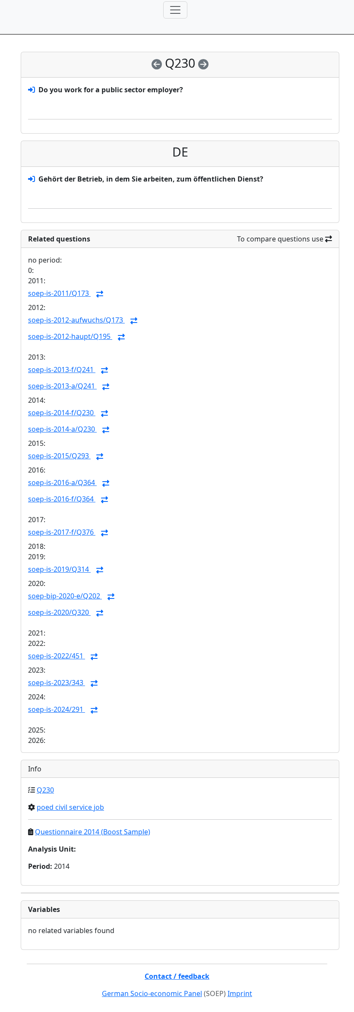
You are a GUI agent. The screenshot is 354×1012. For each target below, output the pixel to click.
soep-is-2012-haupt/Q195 (70, 336)
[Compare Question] (100, 294)
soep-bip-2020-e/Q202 (65, 596)
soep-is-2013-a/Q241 (62, 386)
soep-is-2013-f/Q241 (61, 369)
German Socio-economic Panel (152, 993)
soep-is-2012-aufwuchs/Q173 (76, 320)
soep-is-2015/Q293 (59, 456)
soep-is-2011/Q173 (59, 293)
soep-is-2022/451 (56, 656)
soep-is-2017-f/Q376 (61, 532)
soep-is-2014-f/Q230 (61, 412)
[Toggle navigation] (175, 10)
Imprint (240, 993)
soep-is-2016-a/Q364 (62, 482)
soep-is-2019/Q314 (59, 569)
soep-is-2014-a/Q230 (62, 429)
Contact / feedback (177, 976)
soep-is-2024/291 (56, 709)
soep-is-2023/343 (56, 682)
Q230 (45, 790)
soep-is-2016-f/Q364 (61, 499)
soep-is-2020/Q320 (59, 612)
